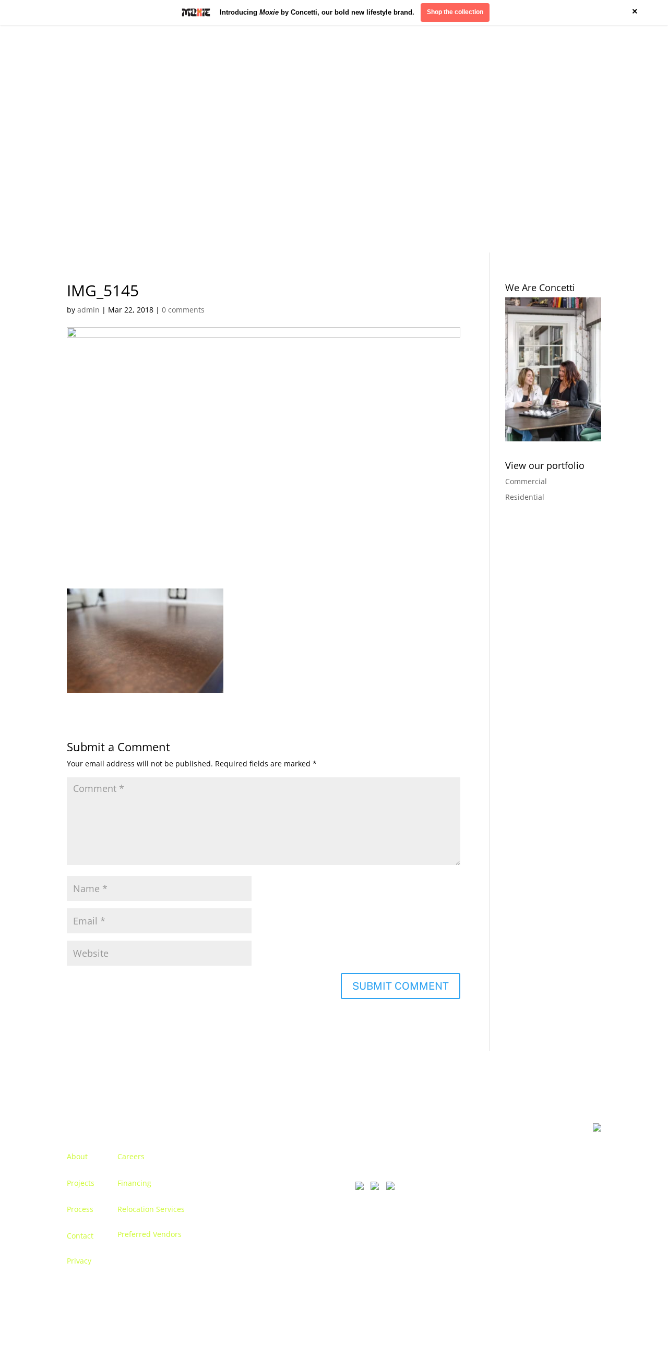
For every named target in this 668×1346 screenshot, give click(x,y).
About (77, 1156)
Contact (576, 138)
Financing (134, 1183)
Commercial (526, 481)
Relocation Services (151, 1209)
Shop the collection (455, 12)
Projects (80, 1183)
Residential (524, 497)
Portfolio (124, 138)
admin (88, 310)
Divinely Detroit (473, 138)
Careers (131, 1156)
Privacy (79, 1261)
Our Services (173, 138)
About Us (83, 138)
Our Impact (532, 138)
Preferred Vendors (149, 1234)
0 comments (183, 310)
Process (80, 1209)
